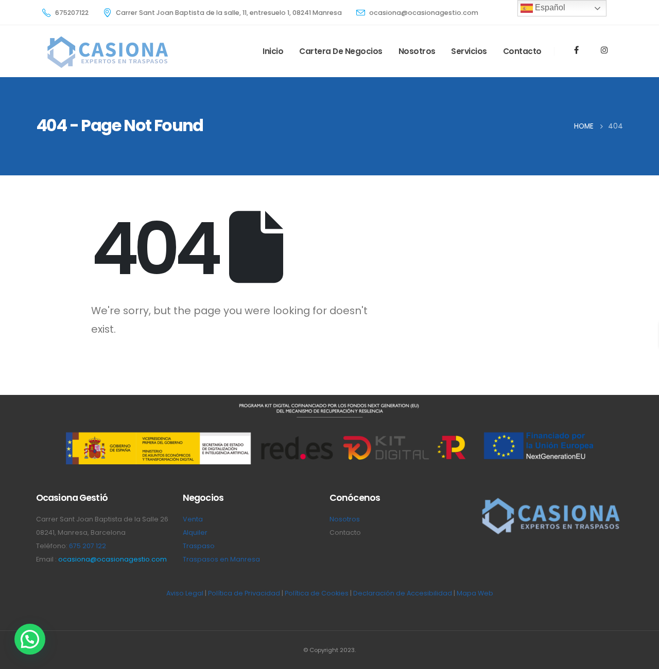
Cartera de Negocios (341, 51)
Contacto (522, 51)
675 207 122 (87, 545)
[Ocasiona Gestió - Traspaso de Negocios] (106, 51)
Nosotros (417, 51)
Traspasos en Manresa (221, 559)
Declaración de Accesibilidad (402, 593)
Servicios (469, 51)
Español (549, 7)
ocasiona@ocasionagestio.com (112, 559)
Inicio (273, 51)
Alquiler (195, 532)
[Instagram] (604, 50)
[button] (29, 639)
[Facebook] (576, 50)
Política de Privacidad (244, 593)
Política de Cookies (317, 593)
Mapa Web (475, 593)
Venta (193, 519)
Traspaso (199, 545)
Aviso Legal (184, 593)
